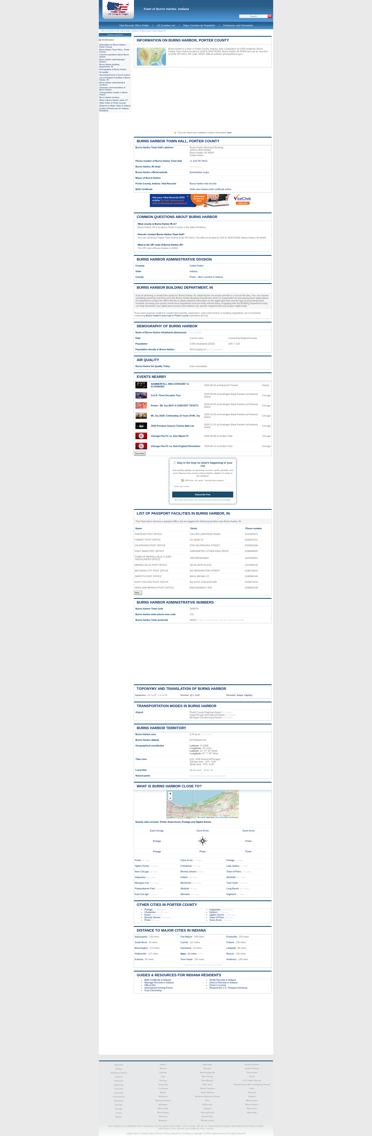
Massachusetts (163, 1100)
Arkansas (118, 1081)
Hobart (183, 877)
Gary (183, 953)
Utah (252, 1088)
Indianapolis (141, 936)
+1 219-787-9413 (198, 161)
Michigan (163, 1104)
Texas (252, 1076)
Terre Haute (186, 959)
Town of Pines (233, 871)
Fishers (230, 942)
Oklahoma (207, 1104)
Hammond (185, 948)
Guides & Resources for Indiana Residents (179, 975)
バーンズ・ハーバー (157, 695)
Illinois (163, 1068)
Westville (231, 877)
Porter (193, 277)
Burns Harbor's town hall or (160, 315)
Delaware (118, 1101)
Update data (147, 1133)
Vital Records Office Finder (134, 25)
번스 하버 (195, 695)
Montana (163, 1120)
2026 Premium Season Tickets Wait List (172, 426)
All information (108, 40)
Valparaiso (140, 877)
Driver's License (218, 985)
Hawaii (118, 1117)
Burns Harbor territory (161, 728)
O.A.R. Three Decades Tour (166, 395)
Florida (118, 1105)
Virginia (252, 1096)
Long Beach (232, 888)
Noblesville (140, 953)
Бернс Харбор (244, 695)
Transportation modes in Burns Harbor (176, 706)
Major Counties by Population (199, 25)
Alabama (118, 1065)
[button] (170, 794)
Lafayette (231, 948)
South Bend (141, 942)
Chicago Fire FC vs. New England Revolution (175, 446)
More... (138, 593)
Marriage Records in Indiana (159, 982)
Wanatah (185, 894)
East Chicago (157, 830)
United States (197, 265)
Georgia (119, 1109)
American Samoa (118, 1073)
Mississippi (163, 1112)
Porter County (145, 31)
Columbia (118, 1093)
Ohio (207, 1100)
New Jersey (207, 1076)
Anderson (231, 959)
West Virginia (251, 1104)
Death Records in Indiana (223, 980)
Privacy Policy (162, 1133)
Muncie (230, 953)
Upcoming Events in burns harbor (114, 75)
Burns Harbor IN (159, 31)
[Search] (270, 16)
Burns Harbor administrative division (174, 259)
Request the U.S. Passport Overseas (228, 988)
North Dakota (207, 1092)
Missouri (163, 1116)
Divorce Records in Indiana (224, 982)
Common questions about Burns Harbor (177, 217)
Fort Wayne (186, 936)
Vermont (252, 1092)
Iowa (163, 1076)
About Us (176, 1133)
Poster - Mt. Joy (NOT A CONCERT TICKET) (174, 405)
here (229, 132)
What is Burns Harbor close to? (169, 786)
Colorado (118, 1089)
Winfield (184, 888)
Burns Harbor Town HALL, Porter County (178, 141)
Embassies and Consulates (238, 25)
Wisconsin (252, 1108)
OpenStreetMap (222, 817)
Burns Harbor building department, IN (175, 287)
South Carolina (251, 1064)
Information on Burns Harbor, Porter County (183, 40)
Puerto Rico (207, 1116)
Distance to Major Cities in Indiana (171, 930)
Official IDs (150, 985)
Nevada (207, 1068)
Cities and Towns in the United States (115, 31)
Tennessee (251, 1072)
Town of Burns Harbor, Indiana (166, 9)
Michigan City (142, 883)
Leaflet (202, 817)
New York (207, 1084)
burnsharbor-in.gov (232, 54)
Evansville (231, 936)
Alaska (118, 1069)
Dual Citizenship (153, 990)
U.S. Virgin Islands (252, 1080)
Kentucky (163, 1084)
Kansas (163, 1080)
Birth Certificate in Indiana (157, 980)
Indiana (135, 31)
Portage (186, 822)
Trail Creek (232, 883)
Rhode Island (207, 1120)
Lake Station (232, 866)
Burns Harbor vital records (203, 183)
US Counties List (166, 25)
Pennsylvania (207, 1112)
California (119, 1085)
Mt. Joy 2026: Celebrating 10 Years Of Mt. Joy (175, 416)
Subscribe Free (202, 494)
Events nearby (151, 377)
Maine (163, 1092)
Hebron (213, 912)
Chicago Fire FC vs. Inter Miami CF (170, 436)
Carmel (184, 942)
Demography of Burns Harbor (167, 326)
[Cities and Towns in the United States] (118, 15)
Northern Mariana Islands (207, 1096)
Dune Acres (174, 822)
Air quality (148, 360)
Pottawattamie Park (145, 888)
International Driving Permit (158, 988)
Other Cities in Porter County (167, 905)
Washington (252, 1100)
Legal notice (132, 1133)
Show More (139, 454)
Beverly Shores (188, 871)
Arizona (118, 1077)
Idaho (163, 1064)
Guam (119, 1113)
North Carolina (207, 1088)
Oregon (207, 1108)
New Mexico (207, 1080)
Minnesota (163, 1108)
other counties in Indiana (210, 277)
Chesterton (186, 866)
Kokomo (139, 959)
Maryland (163, 1096)
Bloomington (141, 948)
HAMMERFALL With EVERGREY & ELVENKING (170, 385)
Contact (187, 1133)
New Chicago (142, 871)
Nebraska (207, 1064)
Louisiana (163, 1088)
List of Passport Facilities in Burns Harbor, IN (183, 513)
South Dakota (252, 1068)
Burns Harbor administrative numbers (175, 602)
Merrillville (185, 883)
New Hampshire (207, 1072)
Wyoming (251, 1112)
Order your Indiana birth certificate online (210, 189)
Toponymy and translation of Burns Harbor (181, 689)
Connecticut (119, 1097)
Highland (231, 894)
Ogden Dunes (203, 822)
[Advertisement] (203, 98)
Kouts (147, 915)
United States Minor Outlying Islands (252, 1084)
